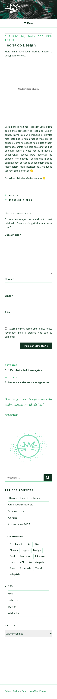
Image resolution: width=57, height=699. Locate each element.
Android (19, 544)
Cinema (14, 550)
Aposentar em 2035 (19, 524)
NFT (21, 562)
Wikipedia (13, 613)
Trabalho (39, 568)
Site (7, 312)
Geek (13, 556)
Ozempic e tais (16, 511)
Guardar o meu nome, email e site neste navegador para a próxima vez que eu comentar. (28, 332)
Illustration (25, 556)
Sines (13, 568)
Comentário (13, 234)
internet (15, 200)
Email (9, 295)
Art (29, 544)
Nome (9, 279)
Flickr (11, 593)
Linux (12, 562)
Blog (37, 544)
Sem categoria (36, 562)
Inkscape (40, 556)
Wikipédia (15, 574)
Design (14, 195)
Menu (30, 23)
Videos (27, 200)
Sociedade (25, 568)
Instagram (13, 600)
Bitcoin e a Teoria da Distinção (24, 498)
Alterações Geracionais (20, 504)
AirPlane (12, 517)
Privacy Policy (12, 691)
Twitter (12, 606)
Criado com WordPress (34, 691)
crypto (25, 550)
